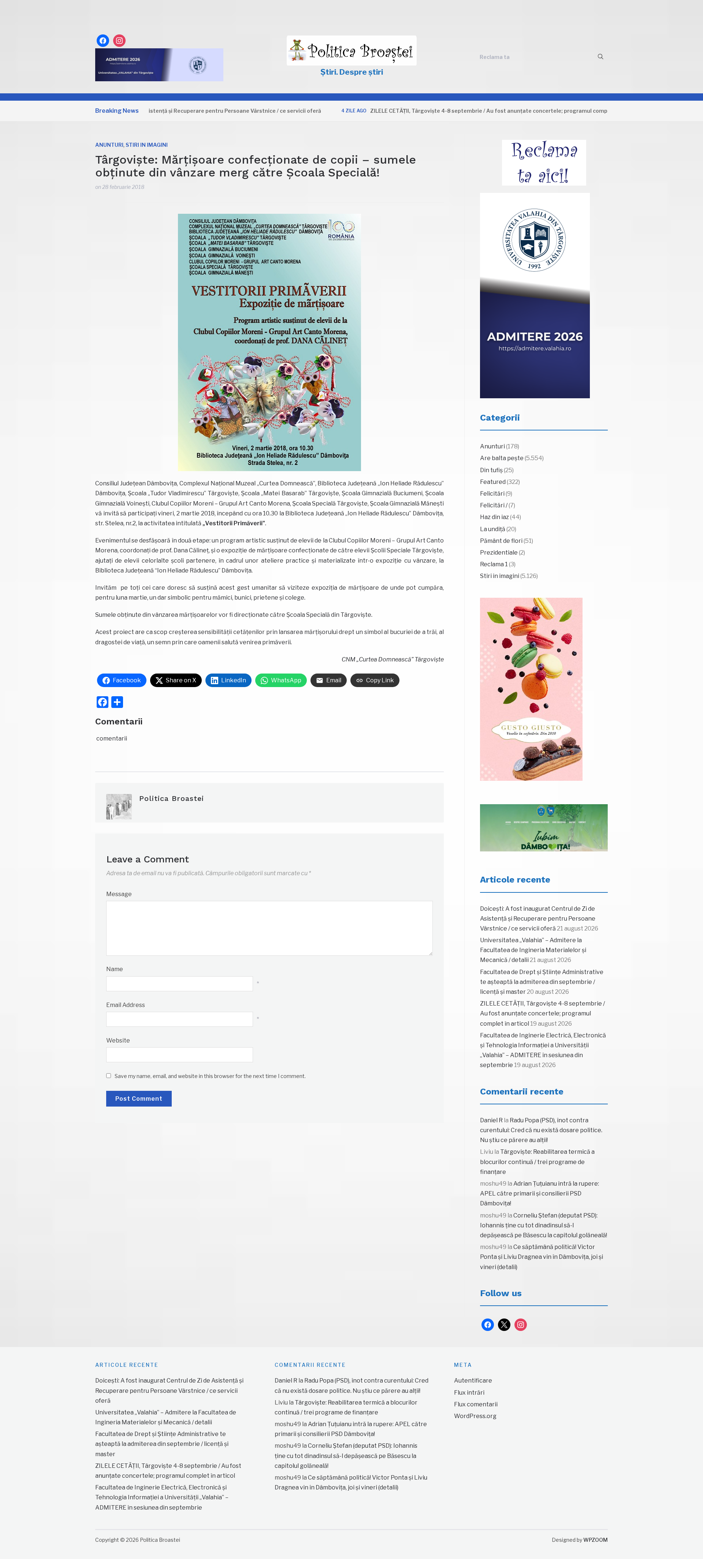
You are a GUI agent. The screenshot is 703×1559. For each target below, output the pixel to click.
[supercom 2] (544, 828)
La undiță (492, 529)
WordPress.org (475, 1416)
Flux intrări (469, 1392)
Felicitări (492, 493)
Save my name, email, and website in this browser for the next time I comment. (210, 1076)
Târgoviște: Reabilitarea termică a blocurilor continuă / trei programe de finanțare (537, 1161)
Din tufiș (491, 470)
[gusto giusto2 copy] (531, 689)
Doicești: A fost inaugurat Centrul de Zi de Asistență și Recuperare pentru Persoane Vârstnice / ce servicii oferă (537, 918)
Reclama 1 (494, 564)
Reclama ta (495, 57)
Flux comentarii (476, 1404)
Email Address (125, 1005)
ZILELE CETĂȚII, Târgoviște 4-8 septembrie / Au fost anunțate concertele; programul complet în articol (465, 111)
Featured (493, 481)
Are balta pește (502, 458)
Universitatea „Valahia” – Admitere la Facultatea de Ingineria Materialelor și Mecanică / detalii (533, 950)
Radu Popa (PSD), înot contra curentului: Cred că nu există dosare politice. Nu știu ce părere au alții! (541, 1130)
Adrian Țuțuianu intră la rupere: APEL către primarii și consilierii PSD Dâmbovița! (539, 1193)
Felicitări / (493, 505)
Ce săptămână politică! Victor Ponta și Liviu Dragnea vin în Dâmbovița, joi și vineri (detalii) (541, 1256)
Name (114, 969)
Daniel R (491, 1120)
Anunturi (109, 145)
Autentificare (473, 1380)
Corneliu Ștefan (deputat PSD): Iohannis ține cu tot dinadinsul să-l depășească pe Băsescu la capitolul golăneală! (543, 1225)
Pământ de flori (501, 540)
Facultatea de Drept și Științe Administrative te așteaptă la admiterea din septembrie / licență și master (541, 982)
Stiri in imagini (147, 145)
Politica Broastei (171, 798)
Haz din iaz (494, 517)
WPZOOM (595, 1540)
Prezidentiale (499, 552)
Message (119, 894)
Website (118, 1040)
